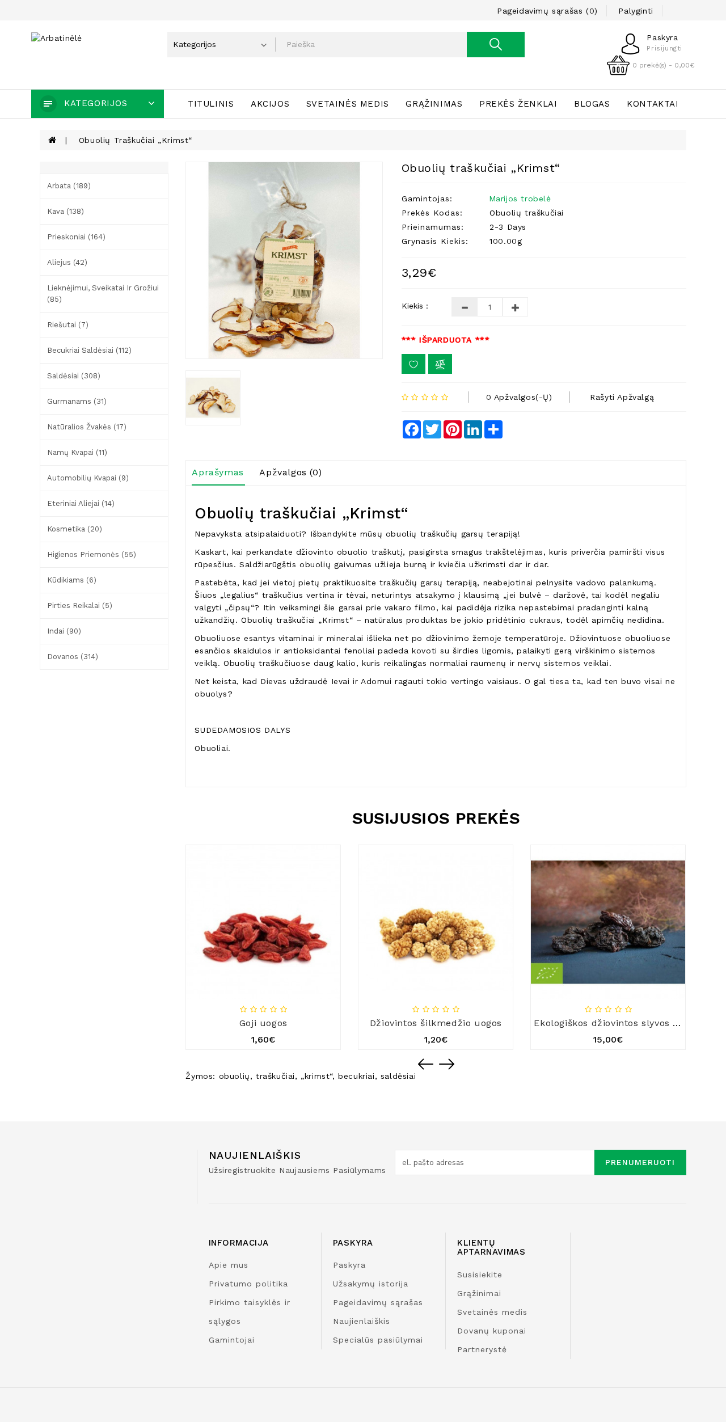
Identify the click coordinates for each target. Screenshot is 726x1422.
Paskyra (349, 1264)
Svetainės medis (347, 104)
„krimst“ (316, 1076)
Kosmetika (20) (74, 529)
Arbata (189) (69, 186)
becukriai (356, 1076)
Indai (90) (64, 631)
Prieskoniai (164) (76, 237)
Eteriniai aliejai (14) (81, 503)
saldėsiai (398, 1076)
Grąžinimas (434, 104)
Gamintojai (232, 1339)
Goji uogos (263, 1023)
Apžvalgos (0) (290, 472)
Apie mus (228, 1264)
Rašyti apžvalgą (622, 397)
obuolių (234, 1076)
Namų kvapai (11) (77, 452)
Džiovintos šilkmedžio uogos (436, 1023)
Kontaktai (652, 104)
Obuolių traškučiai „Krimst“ (135, 140)
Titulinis (211, 104)
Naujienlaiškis (361, 1321)
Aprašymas (217, 472)
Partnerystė (482, 1349)
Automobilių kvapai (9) (88, 478)
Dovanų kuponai (491, 1330)
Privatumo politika (248, 1283)
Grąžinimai (479, 1293)
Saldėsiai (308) (73, 376)
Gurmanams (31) (77, 401)
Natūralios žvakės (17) (86, 427)
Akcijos (270, 104)
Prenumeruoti (640, 1162)
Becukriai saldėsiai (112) (89, 350)
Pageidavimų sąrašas (378, 1302)
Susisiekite (480, 1274)
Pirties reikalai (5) (79, 605)
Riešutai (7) (67, 324)
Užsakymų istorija (370, 1283)
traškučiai (275, 1076)
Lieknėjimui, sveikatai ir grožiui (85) (103, 293)
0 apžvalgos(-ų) (519, 397)
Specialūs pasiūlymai (378, 1339)
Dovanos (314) (72, 656)
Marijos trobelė (520, 198)
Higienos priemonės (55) (91, 554)
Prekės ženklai (518, 104)
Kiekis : (415, 305)
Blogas (592, 104)
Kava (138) (65, 211)
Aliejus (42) (67, 262)
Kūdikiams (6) (71, 580)
